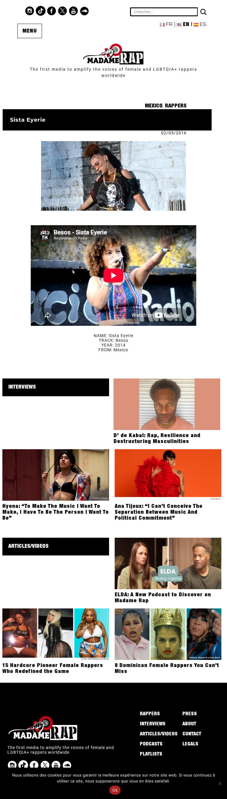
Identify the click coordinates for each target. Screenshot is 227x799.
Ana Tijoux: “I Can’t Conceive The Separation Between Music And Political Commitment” (158, 512)
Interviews (22, 387)
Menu (29, 31)
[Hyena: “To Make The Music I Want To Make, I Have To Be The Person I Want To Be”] (55, 474)
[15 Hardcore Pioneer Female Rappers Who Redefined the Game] (55, 634)
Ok (115, 790)
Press (189, 714)
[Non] (220, 783)
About (189, 724)
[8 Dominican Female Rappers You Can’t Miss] (168, 634)
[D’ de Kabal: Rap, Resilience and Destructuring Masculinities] (167, 404)
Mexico (154, 106)
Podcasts (151, 744)
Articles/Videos (28, 546)
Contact (191, 734)
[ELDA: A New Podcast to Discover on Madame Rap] (168, 563)
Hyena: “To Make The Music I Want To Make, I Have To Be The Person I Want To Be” (55, 512)
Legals (190, 744)
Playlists (151, 754)
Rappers (176, 106)
